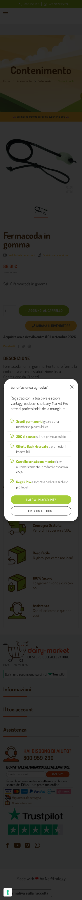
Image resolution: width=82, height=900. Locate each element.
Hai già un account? (41, 499)
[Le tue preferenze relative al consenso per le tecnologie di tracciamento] (7, 892)
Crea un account (41, 511)
